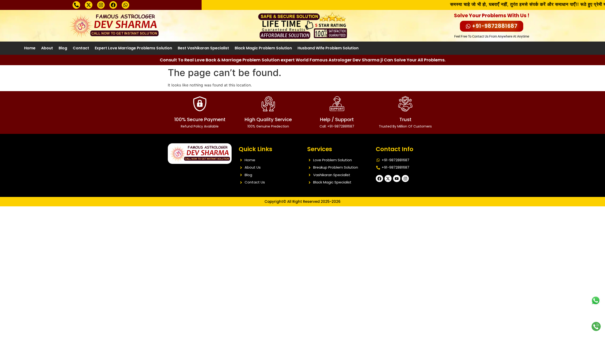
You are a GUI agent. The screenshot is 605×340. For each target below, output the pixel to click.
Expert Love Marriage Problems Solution (133, 48)
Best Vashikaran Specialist (203, 48)
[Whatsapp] (125, 5)
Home (29, 48)
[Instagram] (101, 5)
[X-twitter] (88, 5)
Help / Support (337, 122)
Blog (63, 48)
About (47, 48)
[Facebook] (113, 5)
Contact (81, 48)
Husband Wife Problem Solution (328, 48)
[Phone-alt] (76, 5)
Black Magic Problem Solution (263, 48)
